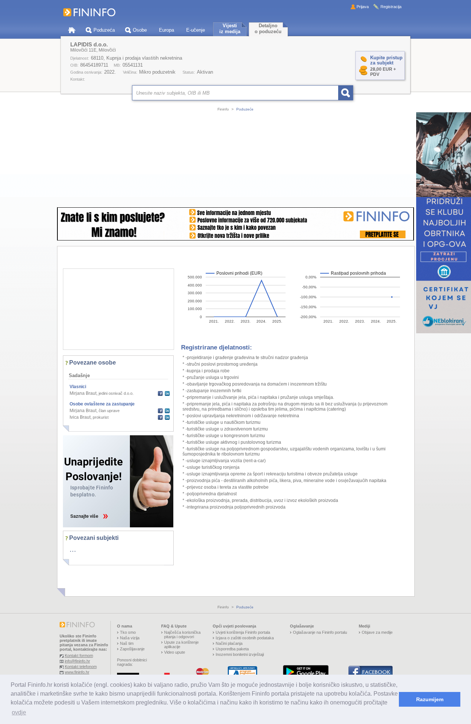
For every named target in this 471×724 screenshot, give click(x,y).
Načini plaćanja (229, 643)
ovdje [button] (19, 712)
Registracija (390, 6)
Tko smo (128, 632)
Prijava (363, 6)
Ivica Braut (80, 417)
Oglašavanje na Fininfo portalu (320, 632)
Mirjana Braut (83, 393)
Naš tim (127, 643)
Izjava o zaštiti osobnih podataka (245, 638)
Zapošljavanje (132, 649)
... (73, 549)
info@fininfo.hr (77, 661)
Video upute (174, 652)
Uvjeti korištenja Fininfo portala (243, 632)
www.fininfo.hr (77, 672)
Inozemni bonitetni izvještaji (240, 654)
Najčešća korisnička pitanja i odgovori (182, 634)
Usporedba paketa (232, 649)
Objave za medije (377, 632)
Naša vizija (129, 638)
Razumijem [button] (429, 699)
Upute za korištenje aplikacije (181, 644)
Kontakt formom (79, 655)
